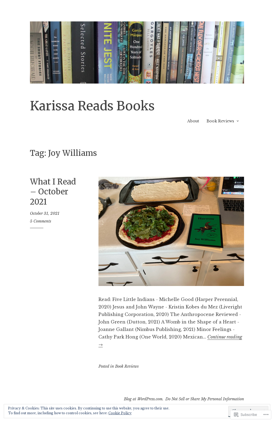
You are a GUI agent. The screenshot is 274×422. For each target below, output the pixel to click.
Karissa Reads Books (92, 106)
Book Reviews (220, 121)
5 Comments (40, 221)
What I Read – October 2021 (53, 192)
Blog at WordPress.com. (143, 399)
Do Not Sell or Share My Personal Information (204, 399)
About (193, 121)
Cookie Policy (120, 413)
